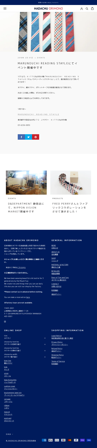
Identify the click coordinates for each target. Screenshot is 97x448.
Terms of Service (58, 362)
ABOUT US (55, 253)
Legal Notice (62, 337)
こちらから (21, 267)
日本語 (8, 434)
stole (7, 374)
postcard (9, 419)
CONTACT (56, 285)
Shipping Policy (57, 356)
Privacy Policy (59, 343)
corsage (8, 400)
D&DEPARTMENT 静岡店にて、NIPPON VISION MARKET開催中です (26, 207)
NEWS (54, 246)
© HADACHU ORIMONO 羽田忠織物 (21, 440)
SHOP (54, 259)
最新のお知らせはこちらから (48, 2)
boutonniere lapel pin (14, 394)
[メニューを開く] (5, 8)
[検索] (87, 8)
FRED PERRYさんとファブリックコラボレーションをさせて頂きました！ (70, 207)
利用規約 (54, 290)
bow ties (8, 361)
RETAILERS (55, 272)
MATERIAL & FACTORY (59, 266)
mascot (8, 413)
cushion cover (10, 387)
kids (6, 368)
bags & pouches (10, 381)
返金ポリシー (56, 294)
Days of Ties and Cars (60, 278)
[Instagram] (5, 321)
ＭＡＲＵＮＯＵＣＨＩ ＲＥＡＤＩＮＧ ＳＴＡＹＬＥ (38, 114)
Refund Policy (56, 349)
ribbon (6, 406)
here (28, 297)
